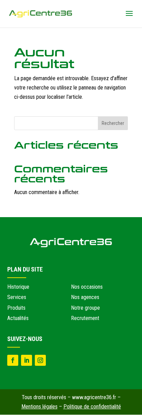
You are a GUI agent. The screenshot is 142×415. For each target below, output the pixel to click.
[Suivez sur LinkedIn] (26, 360)
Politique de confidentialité (92, 406)
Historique (18, 287)
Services (16, 297)
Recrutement (85, 318)
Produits (16, 308)
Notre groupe (85, 308)
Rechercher (113, 123)
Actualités (18, 318)
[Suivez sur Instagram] (40, 360)
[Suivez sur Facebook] (12, 360)
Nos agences (85, 297)
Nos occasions (87, 287)
